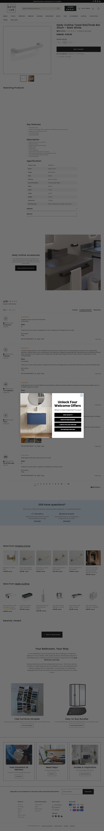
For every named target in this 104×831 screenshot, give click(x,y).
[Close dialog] (81, 395)
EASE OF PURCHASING (68, 420)
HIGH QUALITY (68, 415)
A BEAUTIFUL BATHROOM (68, 425)
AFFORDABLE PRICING (68, 429)
